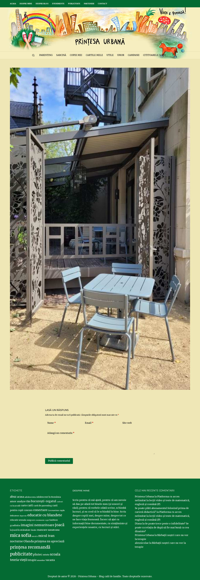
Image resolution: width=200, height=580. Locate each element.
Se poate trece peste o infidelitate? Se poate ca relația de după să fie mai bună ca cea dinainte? (162, 527)
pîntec (37, 554)
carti (30, 505)
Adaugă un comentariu (60, 433)
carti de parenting (43, 505)
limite (33, 530)
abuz (13, 496)
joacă (59, 525)
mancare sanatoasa (48, 529)
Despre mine (26, 3)
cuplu (62, 510)
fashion (53, 520)
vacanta (50, 560)
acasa (20, 496)
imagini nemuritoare (37, 525)
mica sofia (20, 535)
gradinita (15, 525)
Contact (102, 3)
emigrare (31, 520)
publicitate (21, 554)
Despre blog (42, 3)
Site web (127, 422)
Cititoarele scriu (154, 55)
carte (24, 505)
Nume (51, 422)
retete (46, 554)
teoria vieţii (18, 560)
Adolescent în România (48, 497)
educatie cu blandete (44, 515)
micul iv (35, 536)
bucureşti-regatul (43, 501)
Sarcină (61, 55)
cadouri (60, 502)
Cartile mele (94, 55)
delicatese (14, 516)
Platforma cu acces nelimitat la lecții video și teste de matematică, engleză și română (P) (162, 500)
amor (13, 501)
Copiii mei (76, 55)
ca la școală (15, 506)
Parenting (46, 55)
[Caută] (33, 55)
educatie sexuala (18, 520)
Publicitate (74, 3)
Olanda (28, 541)
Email (89, 422)
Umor (120, 55)
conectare (40, 510)
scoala (55, 554)
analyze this (23, 501)
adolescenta (30, 497)
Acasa (13, 3)
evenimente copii (42, 520)
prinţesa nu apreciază (49, 541)
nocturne (16, 541)
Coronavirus (53, 510)
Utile (110, 55)
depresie (23, 516)
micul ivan (46, 536)
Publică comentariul (59, 460)
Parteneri (89, 3)
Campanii (133, 55)
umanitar (41, 560)
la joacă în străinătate (20, 530)
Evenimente (58, 3)
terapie (32, 560)
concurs (28, 510)
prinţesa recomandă (30, 547)
